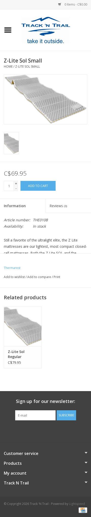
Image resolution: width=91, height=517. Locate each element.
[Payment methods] (82, 510)
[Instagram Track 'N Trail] (55, 431)
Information (15, 205)
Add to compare (39, 277)
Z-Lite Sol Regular (16, 354)
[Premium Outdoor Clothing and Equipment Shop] (53, 29)
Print (57, 277)
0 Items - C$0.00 (75, 4)
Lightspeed (77, 504)
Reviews (58, 205)
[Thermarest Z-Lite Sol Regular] (23, 326)
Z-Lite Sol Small (27, 66)
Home (8, 66)
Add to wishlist (14, 277)
